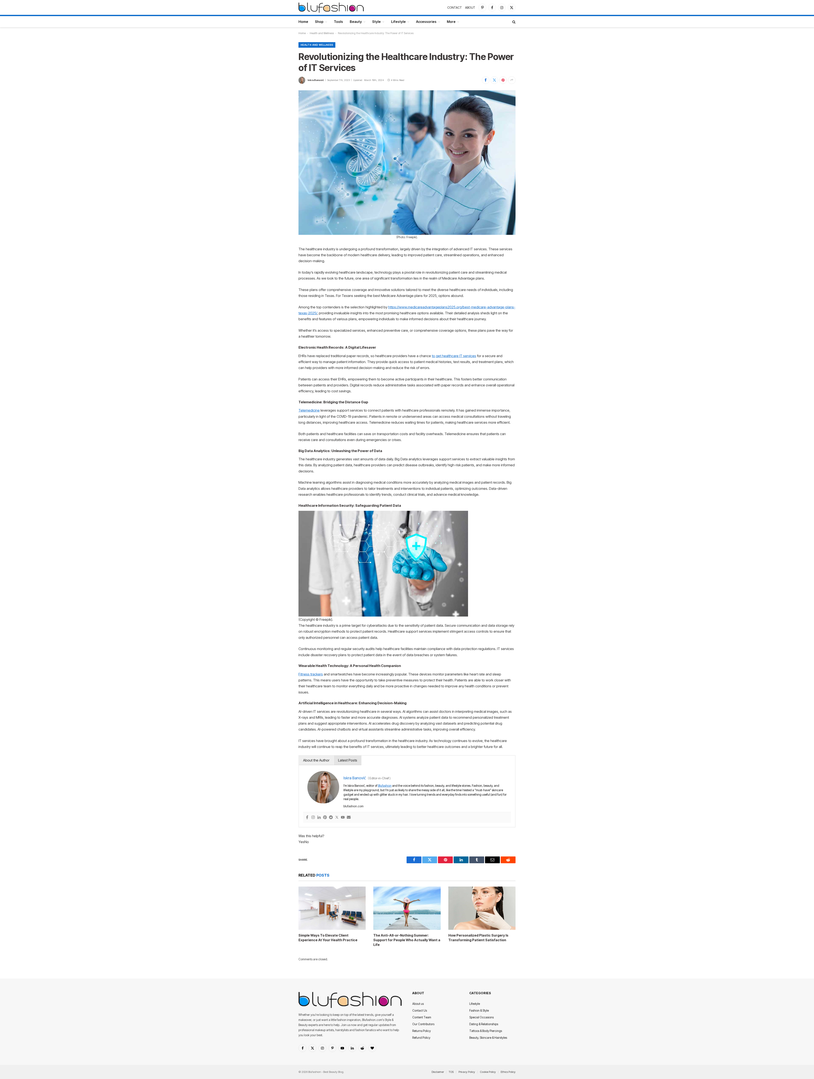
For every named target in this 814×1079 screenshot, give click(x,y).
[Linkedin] (319, 817)
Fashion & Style (479, 1010)
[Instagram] (313, 817)
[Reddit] (331, 817)
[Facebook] (307, 817)
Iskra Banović (316, 80)
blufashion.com (353, 806)
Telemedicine (309, 410)
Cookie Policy (488, 1071)
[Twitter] (337, 817)
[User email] (349, 817)
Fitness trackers (310, 674)
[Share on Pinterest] (503, 80)
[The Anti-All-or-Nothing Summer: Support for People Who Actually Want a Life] (406, 908)
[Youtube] (343, 817)
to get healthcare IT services (454, 356)
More (451, 21)
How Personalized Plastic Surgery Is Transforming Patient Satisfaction (478, 937)
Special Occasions (481, 1017)
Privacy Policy (467, 1071)
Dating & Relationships (483, 1024)
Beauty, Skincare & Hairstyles (488, 1037)
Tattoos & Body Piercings (485, 1031)
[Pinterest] (325, 817)
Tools (338, 21)
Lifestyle (398, 21)
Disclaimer (438, 1071)
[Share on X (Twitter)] (494, 80)
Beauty (356, 21)
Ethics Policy (508, 1071)
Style (376, 21)
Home (303, 21)
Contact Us (419, 1010)
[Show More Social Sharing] (512, 80)
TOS (451, 1071)
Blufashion (385, 785)
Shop (319, 21)
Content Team (421, 1017)
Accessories (426, 21)
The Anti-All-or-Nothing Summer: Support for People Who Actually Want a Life (406, 940)
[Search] (514, 21)
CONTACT (454, 7)
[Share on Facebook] (485, 80)
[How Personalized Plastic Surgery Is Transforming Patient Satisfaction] (482, 908)
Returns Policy (421, 1031)
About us (418, 1003)
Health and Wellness (322, 33)
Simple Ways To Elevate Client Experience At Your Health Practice (327, 937)
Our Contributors (423, 1024)
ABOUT (470, 7)
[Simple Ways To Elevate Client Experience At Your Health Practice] (332, 908)
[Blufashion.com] (331, 7)
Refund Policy (421, 1037)
